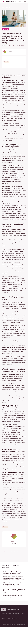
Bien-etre (8, 7)
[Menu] (25, 1)
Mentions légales (11, 618)
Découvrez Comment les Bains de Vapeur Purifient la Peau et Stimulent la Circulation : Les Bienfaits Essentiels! (13, 584)
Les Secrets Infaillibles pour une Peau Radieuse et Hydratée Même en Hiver (12, 596)
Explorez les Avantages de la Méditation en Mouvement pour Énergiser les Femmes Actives (14, 590)
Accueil (3, 7)
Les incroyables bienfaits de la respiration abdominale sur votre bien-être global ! (13, 572)
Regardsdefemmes (13, 1)
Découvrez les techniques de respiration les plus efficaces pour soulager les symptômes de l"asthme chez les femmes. (13, 578)
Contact (18, 618)
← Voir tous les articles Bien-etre (10, 552)
